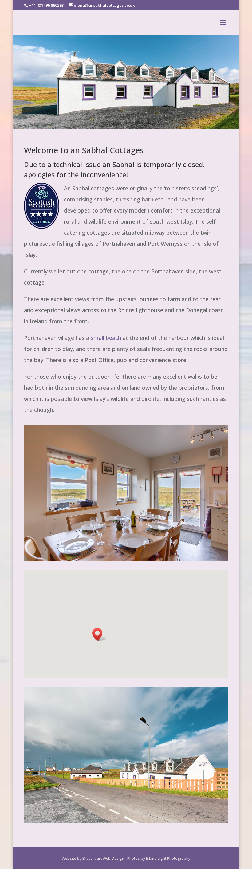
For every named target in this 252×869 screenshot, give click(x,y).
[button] (99, 634)
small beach (106, 337)
